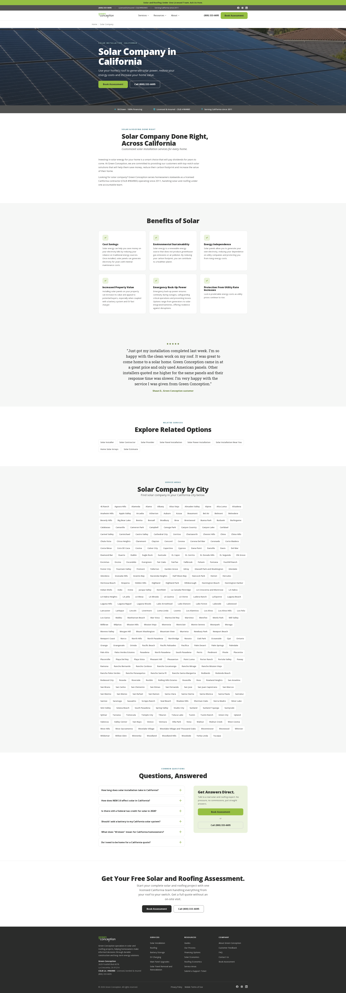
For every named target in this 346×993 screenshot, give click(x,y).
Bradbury (164, 520)
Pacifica (185, 645)
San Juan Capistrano (207, 687)
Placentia (238, 652)
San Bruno (105, 687)
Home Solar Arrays (109, 449)
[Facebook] (238, 8)
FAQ (220, 952)
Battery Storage (157, 952)
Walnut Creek (215, 722)
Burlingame (235, 520)
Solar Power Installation (198, 442)
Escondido (131, 562)
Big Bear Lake (124, 520)
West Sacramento (124, 728)
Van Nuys (137, 722)
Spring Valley (162, 708)
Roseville (186, 680)
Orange (104, 645)
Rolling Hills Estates (167, 680)
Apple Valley (125, 513)
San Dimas (155, 687)
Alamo (149, 506)
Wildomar (105, 735)
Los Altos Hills (225, 610)
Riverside (136, 680)
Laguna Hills (106, 603)
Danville (211, 548)
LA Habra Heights (108, 596)
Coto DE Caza (123, 548)
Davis (222, 548)
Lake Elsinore (184, 603)
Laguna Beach (234, 596)
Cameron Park (137, 527)
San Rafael (138, 694)
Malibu (119, 617)
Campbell (153, 527)
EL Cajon (176, 555)
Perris (199, 652)
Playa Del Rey (122, 659)
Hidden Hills (140, 583)
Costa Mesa (106, 548)
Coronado (215, 541)
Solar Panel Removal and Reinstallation (161, 968)
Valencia (104, 722)
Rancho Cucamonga (166, 666)
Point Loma (189, 659)
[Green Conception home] (106, 15)
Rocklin (149, 680)
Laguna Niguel (125, 603)
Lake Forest (201, 603)
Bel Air (206, 513)
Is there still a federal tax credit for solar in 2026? (128, 810)
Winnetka (136, 735)
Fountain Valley (123, 569)
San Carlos (121, 687)
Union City (223, 715)
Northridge (173, 638)
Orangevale (119, 645)
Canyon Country (189, 527)
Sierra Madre (219, 701)
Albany (160, 506)
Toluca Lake (177, 715)
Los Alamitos (192, 610)
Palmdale (233, 645)
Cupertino (168, 548)
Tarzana (117, 715)
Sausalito (131, 701)
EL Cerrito (190, 555)
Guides (187, 943)
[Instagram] (242, 8)
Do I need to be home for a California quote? (126, 842)
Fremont (141, 569)
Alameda (136, 506)
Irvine (130, 590)
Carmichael (124, 534)
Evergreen (147, 562)
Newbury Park (200, 631)
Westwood (224, 728)
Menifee (203, 617)
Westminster (207, 728)
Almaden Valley (192, 506)
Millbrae (104, 624)
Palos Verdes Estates (125, 652)
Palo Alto (104, 652)
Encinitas (104, 562)
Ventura (163, 722)
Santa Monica (206, 694)
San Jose (188, 687)
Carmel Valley (107, 534)
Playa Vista (139, 659)
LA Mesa (139, 596)
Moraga (228, 624)
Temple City (147, 715)
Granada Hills (121, 576)
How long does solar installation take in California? (130, 790)
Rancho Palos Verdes (110, 673)
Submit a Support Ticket (195, 971)
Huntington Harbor (234, 583)
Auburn (167, 513)
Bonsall (151, 520)
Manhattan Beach (136, 617)
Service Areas (190, 966)
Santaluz (239, 694)
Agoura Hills (120, 506)
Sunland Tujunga (211, 708)
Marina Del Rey (172, 617)
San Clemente (138, 687)
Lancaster (105, 610)
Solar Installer (107, 442)
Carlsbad (224, 527)
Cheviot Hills (209, 534)
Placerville (105, 659)
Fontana (214, 562)
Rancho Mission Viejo (212, 666)
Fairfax (174, 562)
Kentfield (161, 590)
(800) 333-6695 (211, 15)
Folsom (201, 562)
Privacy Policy (176, 987)
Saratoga (117, 701)
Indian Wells (106, 590)
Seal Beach (165, 701)
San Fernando (172, 687)
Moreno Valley (107, 631)
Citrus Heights (123, 541)
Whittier (239, 728)
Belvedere (233, 513)
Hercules (227, 576)
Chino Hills (236, 534)
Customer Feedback (228, 947)
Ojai (229, 638)
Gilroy (186, 569)
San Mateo (122, 694)
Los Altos (208, 610)
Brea (176, 520)
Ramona (104, 666)
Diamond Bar (106, 555)
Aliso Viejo (174, 506)
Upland (237, 715)
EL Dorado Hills (207, 555)
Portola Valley (225, 659)
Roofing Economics (193, 961)
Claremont (141, 541)
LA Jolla (126, 596)
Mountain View (167, 631)
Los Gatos (105, 617)
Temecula (131, 715)
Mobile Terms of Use (194, 987)
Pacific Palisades (168, 645)
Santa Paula (224, 694)
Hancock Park (198, 576)
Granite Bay (139, 576)
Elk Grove (240, 555)
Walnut (200, 722)
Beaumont (192, 513)
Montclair (181, 624)
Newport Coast (107, 638)
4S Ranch (104, 506)
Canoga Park (170, 527)
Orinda (133, 645)
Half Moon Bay (180, 576)
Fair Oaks (161, 562)
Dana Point (196, 548)
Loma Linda (162, 610)
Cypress (182, 548)
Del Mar (234, 548)
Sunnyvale (229, 708)
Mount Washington (145, 631)
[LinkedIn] (246, 8)
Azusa (179, 513)
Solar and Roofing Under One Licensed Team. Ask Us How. (173, 2)
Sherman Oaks (201, 701)
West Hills (105, 728)
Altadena (236, 506)
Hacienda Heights (158, 576)
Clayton (155, 541)
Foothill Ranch (230, 562)
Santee (103, 701)
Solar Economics (191, 957)
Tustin (192, 715)
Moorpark (215, 624)
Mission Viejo (150, 624)
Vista (189, 722)
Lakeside (217, 603)
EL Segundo (225, 555)
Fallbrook (188, 562)
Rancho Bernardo (122, 666)
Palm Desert (200, 645)
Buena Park (206, 520)
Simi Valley (105, 708)
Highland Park (172, 583)
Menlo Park (218, 617)
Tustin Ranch (206, 715)
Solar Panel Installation (171, 442)
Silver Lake (236, 701)
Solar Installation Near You (229, 442)
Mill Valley (234, 617)
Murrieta (184, 631)
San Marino (105, 694)
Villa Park (176, 722)
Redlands (205, 673)
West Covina (234, 722)
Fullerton (154, 569)
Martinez (189, 617)
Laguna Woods (144, 603)
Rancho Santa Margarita (184, 673)
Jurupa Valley (145, 590)
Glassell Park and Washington (209, 569)
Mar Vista (155, 617)
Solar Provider (147, 442)
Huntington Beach (210, 583)
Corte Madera (232, 541)
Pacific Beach (148, 645)
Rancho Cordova (144, 666)
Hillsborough (190, 583)
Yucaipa (217, 735)
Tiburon (162, 715)
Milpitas (118, 624)
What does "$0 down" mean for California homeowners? (132, 831)
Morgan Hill (125, 631)
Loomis (177, 610)
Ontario (240, 638)
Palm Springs (218, 645)
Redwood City (107, 680)
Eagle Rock (147, 555)
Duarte (121, 555)
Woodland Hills (169, 735)
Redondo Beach (222, 673)
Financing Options (192, 952)
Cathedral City (161, 534)
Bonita (139, 520)
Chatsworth (192, 534)
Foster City (105, 569)
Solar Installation (157, 943)
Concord (168, 541)
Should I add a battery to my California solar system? (130, 821)
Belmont (219, 513)
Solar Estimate (131, 449)
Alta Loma (222, 506)
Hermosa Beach (108, 583)
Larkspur (120, 610)
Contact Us (224, 957)
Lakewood (232, 603)
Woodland (152, 735)
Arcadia (140, 513)
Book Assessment (234, 15)
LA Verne (183, 596)
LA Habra (233, 590)
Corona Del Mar (197, 541)
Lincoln (132, 610)
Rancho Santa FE (159, 673)
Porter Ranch (206, 659)
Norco (123, 638)
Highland (156, 583)
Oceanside (216, 638)
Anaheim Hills (107, 513)
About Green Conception (230, 943)
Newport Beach (220, 631)
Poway (240, 659)
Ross (199, 680)
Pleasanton (172, 659)
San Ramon (154, 694)
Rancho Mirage (189, 666)
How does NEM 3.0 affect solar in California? (125, 800)
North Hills (137, 638)
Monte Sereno (198, 624)
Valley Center (120, 722)
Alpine (208, 506)
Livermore (147, 610)
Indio (120, 590)
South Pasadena (183, 652)
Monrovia (166, 624)
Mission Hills (133, 624)
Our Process (189, 947)
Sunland (193, 708)
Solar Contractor (127, 442)
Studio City (179, 708)
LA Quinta (169, 596)
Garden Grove (171, 569)
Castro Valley (142, 534)
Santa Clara (170, 694)
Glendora (104, 576)
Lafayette (217, 596)
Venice (150, 722)
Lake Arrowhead (164, 603)
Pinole (225, 652)
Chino (223, 534)
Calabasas (105, 527)
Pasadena (144, 652)
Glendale (233, 569)
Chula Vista (105, 541)
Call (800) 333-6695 (145, 84)
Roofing (153, 947)
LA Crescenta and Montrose (209, 590)
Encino (118, 562)
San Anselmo (234, 680)
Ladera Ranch (200, 596)
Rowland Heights (214, 680)
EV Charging (155, 957)
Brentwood (189, 520)
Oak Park (201, 638)
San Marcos (228, 687)
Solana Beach (122, 708)
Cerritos (177, 534)
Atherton (153, 513)
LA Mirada (154, 596)
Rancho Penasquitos (135, 673)
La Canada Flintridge (181, 590)
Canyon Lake (208, 527)
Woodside (186, 735)
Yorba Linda (202, 735)
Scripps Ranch (148, 701)
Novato (188, 638)
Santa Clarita (187, 694)
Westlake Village (146, 728)
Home (94, 24)
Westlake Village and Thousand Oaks (178, 728)
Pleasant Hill (156, 659)
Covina (138, 548)
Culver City (152, 548)
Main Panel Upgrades (159, 961)
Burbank (221, 520)
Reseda (122, 680)
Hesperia (125, 583)
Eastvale (162, 555)
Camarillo (120, 527)
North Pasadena (155, 638)
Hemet (214, 576)
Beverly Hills (106, 520)
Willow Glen (121, 735)
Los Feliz (241, 610)
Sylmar (103, 715)
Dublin (134, 555)
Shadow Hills (182, 701)
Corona (181, 541)
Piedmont (212, 652)
